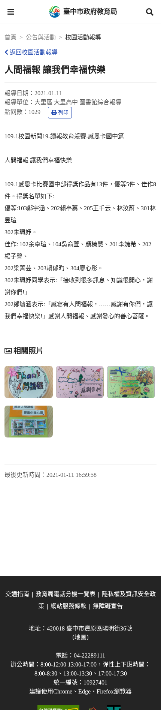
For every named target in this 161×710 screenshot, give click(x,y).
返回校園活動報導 (34, 52)
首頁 (10, 37)
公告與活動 (41, 37)
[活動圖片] (28, 382)
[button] (10, 12)
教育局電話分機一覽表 (65, 594)
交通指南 (17, 594)
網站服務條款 (68, 606)
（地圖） (80, 637)
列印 (63, 112)
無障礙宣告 (108, 606)
